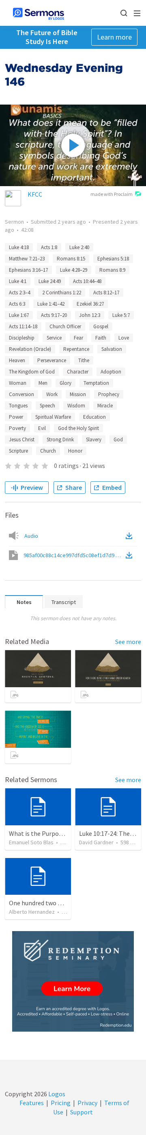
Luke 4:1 (17, 281)
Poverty (17, 428)
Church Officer (65, 326)
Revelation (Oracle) (30, 349)
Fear (78, 337)
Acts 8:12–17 (106, 292)
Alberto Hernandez (32, 911)
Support (81, 1112)
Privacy (87, 1103)
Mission (78, 394)
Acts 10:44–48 (87, 281)
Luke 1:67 (19, 315)
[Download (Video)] (130, 555)
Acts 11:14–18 (23, 326)
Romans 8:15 (71, 258)
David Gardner (96, 842)
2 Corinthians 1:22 (61, 292)
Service (54, 337)
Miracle (105, 405)
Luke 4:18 (19, 247)
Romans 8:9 (112, 269)
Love (123, 337)
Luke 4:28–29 (73, 269)
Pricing (61, 1103)
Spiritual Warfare (53, 416)
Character (77, 371)
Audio (31, 535)
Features (31, 1103)
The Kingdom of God (32, 371)
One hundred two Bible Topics (50, 903)
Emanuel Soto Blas (31, 842)
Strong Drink (60, 439)
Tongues (18, 405)
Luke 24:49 (50, 281)
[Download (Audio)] (130, 536)
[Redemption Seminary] (73, 981)
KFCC (35, 194)
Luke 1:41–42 (50, 303)
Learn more (114, 37)
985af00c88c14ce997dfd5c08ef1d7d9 (74, 555)
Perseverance (51, 360)
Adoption (111, 371)
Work (52, 394)
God (118, 439)
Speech (47, 405)
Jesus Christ (21, 439)
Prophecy (108, 394)
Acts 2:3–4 (19, 292)
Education (94, 416)
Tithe (83, 360)
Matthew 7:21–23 (27, 258)
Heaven (17, 360)
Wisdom (76, 405)
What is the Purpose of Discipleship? (59, 833)
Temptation (96, 383)
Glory (65, 383)
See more (128, 642)
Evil (42, 428)
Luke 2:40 (79, 247)
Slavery (93, 439)
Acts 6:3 (17, 303)
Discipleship (21, 337)
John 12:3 (89, 315)
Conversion (21, 394)
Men (43, 383)
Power (16, 416)
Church (48, 450)
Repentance (76, 349)
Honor (75, 450)
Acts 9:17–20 (54, 315)
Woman (17, 383)
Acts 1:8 (49, 247)
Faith (100, 337)
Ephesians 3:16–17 (28, 269)
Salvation (111, 349)
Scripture (18, 450)
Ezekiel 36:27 (90, 303)
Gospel (100, 326)
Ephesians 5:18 (113, 258)
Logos (56, 1094)
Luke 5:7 (121, 315)
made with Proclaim (111, 194)
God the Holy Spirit (78, 428)
